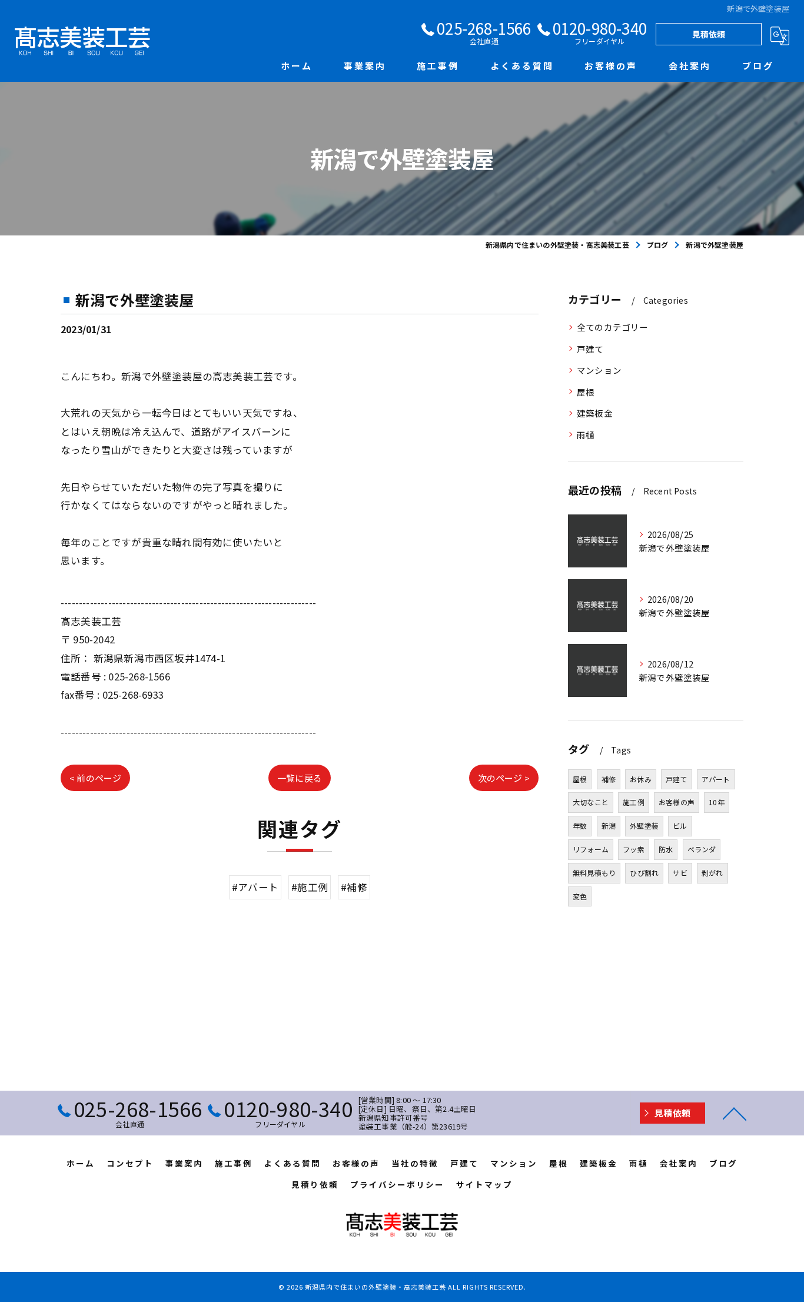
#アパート (255, 887)
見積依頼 (709, 34)
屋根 (585, 392)
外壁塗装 (644, 826)
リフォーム (591, 849)
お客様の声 (677, 802)
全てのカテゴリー (613, 327)
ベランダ (701, 849)
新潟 (609, 826)
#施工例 (309, 887)
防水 (666, 849)
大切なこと (591, 802)
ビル (680, 826)
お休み (641, 779)
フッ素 (633, 849)
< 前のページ (95, 778)
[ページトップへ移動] (734, 1113)
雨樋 (585, 435)
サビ (680, 873)
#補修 (354, 887)
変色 (580, 896)
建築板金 (595, 413)
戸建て (590, 349)
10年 (717, 802)
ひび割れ (644, 873)
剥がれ (712, 873)
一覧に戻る (299, 778)
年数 (580, 826)
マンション (599, 370)
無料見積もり (594, 873)
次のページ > (504, 778)
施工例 (633, 802)
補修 (609, 779)
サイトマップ (484, 1184)
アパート (716, 779)
